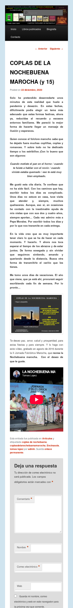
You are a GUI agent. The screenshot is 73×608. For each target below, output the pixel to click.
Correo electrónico (28, 566)
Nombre (23, 547)
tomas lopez (16, 449)
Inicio (13, 29)
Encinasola (53, 445)
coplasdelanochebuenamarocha (28, 445)
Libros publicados (31, 29)
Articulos (47, 438)
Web (19, 586)
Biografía (51, 29)
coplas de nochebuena (34, 442)
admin (31, 449)
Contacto (15, 36)
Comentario (24, 499)
